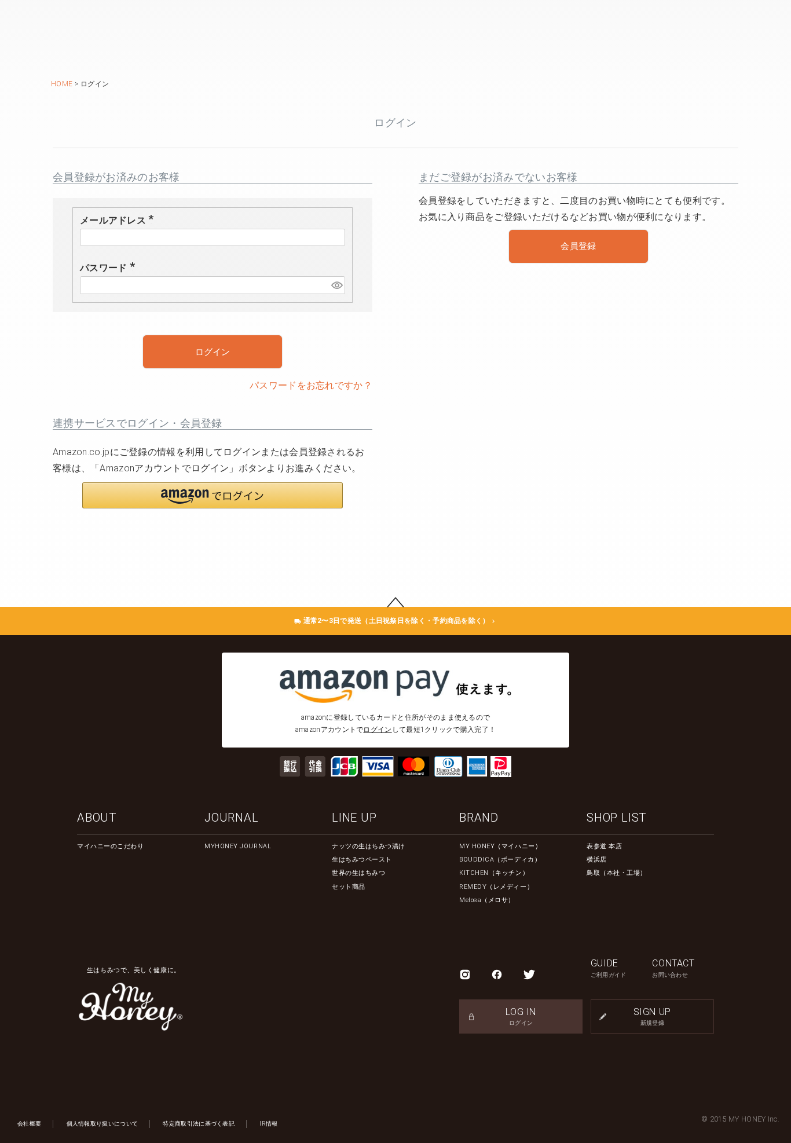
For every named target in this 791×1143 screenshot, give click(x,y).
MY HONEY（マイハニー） (500, 846)
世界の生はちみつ (358, 873)
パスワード (109, 267)
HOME (61, 84)
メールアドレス (119, 220)
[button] (212, 495)
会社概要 (29, 1123)
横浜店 (597, 859)
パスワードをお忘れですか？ (311, 385)
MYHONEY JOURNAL (237, 846)
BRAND (479, 818)
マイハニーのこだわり (110, 846)
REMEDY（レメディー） (496, 887)
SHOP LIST (617, 818)
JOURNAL (231, 818)
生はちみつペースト (362, 859)
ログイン (377, 730)
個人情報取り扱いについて (102, 1123)
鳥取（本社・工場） (617, 873)
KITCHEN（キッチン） (494, 873)
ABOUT (97, 818)
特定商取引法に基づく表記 (199, 1123)
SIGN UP (652, 1015)
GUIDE (609, 968)
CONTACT (673, 968)
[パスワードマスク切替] (336, 285)
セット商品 (348, 887)
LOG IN (521, 1015)
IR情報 (268, 1123)
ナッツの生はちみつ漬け (368, 846)
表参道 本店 (604, 846)
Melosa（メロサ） (487, 900)
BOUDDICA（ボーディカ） (500, 859)
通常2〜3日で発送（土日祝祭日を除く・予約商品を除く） (395, 621)
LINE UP (354, 818)
